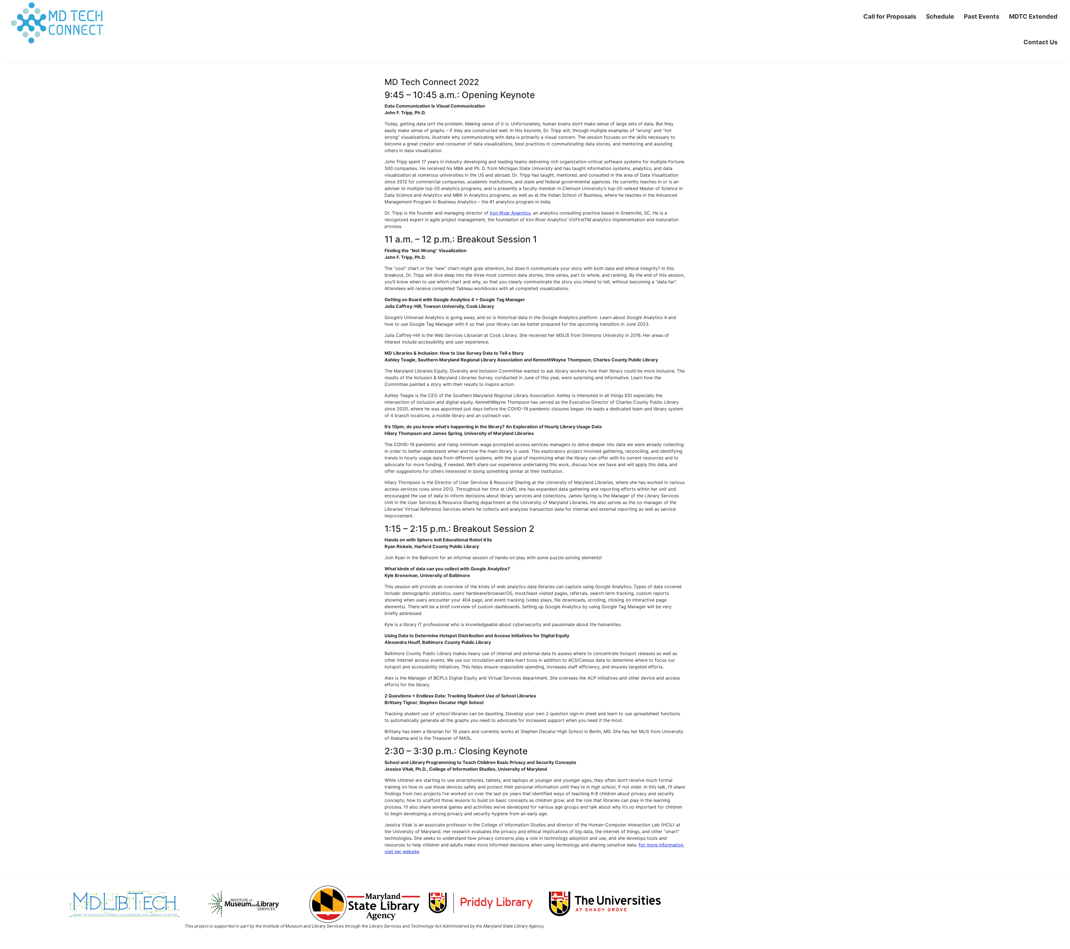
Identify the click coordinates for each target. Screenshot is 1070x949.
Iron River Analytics (510, 213)
